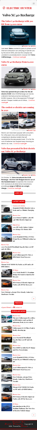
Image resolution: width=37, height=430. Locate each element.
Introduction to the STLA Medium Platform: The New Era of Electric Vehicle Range (23, 408)
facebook (17, 422)
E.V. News (15, 270)
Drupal (24, 426)
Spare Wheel (6, 307)
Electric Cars (27, 46)
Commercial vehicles (19, 205)
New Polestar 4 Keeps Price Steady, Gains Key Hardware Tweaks (23, 379)
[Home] (4, 7)
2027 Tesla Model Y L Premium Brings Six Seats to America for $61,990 (23, 275)
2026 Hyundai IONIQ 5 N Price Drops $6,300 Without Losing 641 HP (24, 239)
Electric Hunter (19, 8)
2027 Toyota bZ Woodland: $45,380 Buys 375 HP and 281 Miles (22, 340)
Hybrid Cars (16, 225)
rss (24, 422)
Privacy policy (18, 424)
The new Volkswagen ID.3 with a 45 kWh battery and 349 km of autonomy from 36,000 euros (24, 320)
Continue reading (19, 57)
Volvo (34, 46)
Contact (18, 307)
